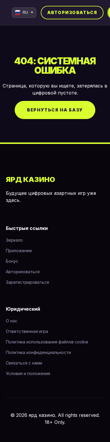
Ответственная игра (27, 331)
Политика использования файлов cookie (47, 341)
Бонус (12, 261)
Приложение (19, 250)
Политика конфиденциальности (38, 352)
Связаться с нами (24, 362)
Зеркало (14, 240)
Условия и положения (28, 373)
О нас (11, 320)
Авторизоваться (72, 12)
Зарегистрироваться (27, 282)
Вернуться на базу (55, 109)
